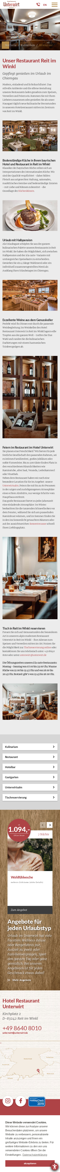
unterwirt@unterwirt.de (33, 655)
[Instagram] (7, 1101)
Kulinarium (28, 45)
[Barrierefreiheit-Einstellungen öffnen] (54, 1166)
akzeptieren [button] (30, 1163)
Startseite (11, 45)
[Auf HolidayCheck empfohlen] (37, 1101)
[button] (49, 825)
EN (45, 4)
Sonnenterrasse (38, 523)
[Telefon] (38, 4)
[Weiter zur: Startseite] (10, 4)
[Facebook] (20, 1101)
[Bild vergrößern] (30, 136)
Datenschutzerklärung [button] (34, 1154)
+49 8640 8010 (22, 1027)
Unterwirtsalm (10, 485)
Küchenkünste (26, 190)
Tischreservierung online (37, 647)
